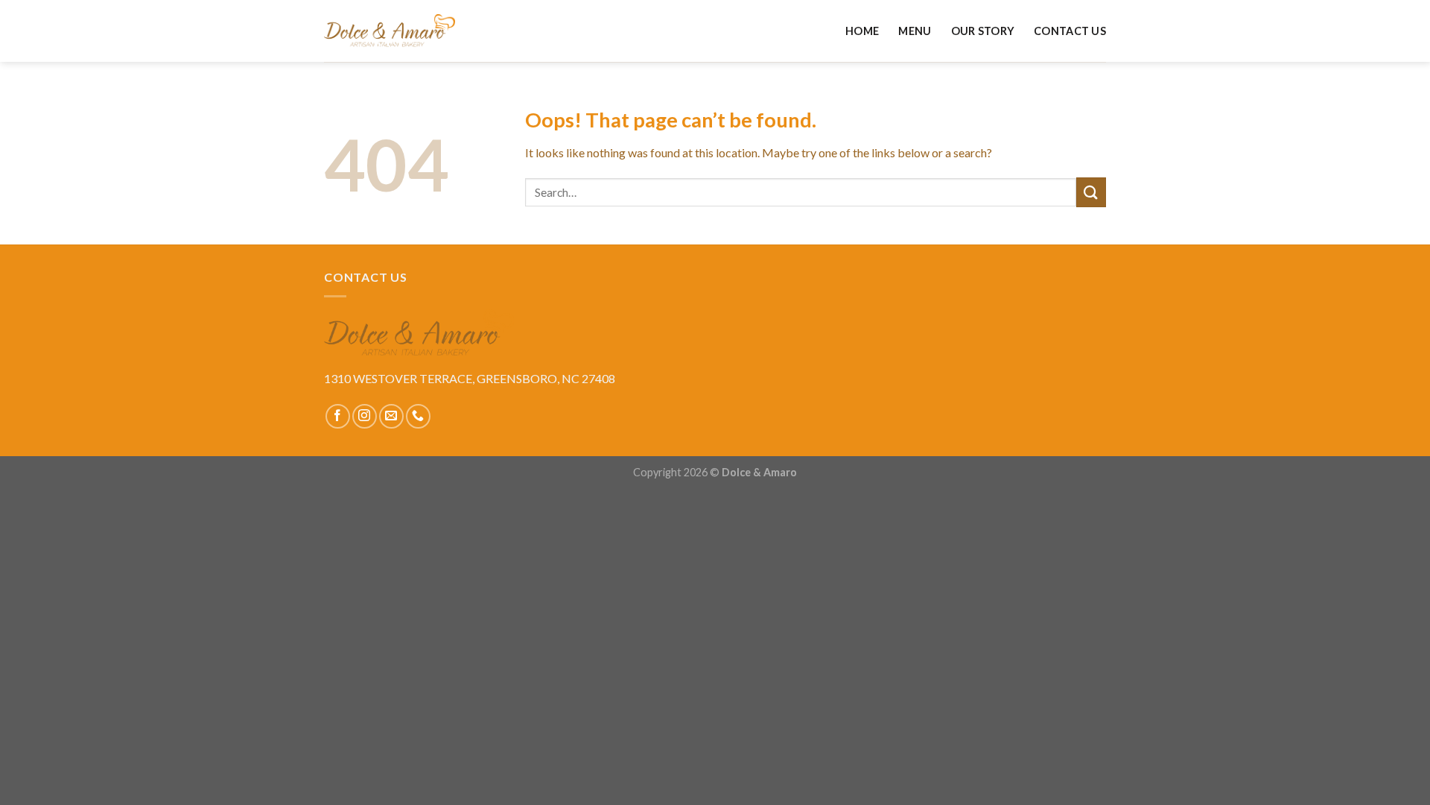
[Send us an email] (391, 416)
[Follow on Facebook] (337, 416)
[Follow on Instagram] (364, 416)
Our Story (983, 31)
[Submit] (1091, 191)
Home (862, 31)
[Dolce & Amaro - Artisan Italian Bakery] (389, 31)
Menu (914, 31)
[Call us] (418, 416)
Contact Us (1070, 31)
